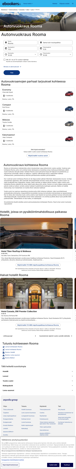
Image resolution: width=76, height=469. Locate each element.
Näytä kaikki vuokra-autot (38, 156)
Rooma (10, 43)
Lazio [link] (32, 9)
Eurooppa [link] (22, 9)
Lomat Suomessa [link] (26, 422)
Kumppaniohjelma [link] (8, 419)
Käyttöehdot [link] (43, 416)
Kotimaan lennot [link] (25, 419)
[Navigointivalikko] (73, 3)
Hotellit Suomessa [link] (26, 409)
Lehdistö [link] (5, 428)
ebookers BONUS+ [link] (8, 431)
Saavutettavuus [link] (44, 430)
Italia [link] (27, 9)
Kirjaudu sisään (64, 3)
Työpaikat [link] (6, 412)
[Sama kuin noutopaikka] (55, 42)
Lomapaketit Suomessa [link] (27, 416)
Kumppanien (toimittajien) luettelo (13, 460)
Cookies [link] (42, 412)
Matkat (55, 3)
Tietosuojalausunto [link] (45, 409)
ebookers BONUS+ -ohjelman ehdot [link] (45, 434)
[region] (38, 453)
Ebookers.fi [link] (4, 9)
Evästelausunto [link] (44, 419)
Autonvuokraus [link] (13, 9)
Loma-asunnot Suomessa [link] (28, 412)
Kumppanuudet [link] (7, 422)
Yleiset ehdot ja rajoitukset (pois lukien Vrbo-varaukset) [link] (48, 422)
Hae (11, 73)
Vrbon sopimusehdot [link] (45, 427)
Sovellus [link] (5, 435)
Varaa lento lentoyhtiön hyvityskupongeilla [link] (64, 418)
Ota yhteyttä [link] (61, 409)
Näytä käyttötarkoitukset (10, 465)
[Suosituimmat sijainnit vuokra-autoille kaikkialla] (56, 336)
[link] (38, 347)
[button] (38, 66)
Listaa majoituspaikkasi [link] (9, 416)
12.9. (44, 49)
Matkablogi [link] (24, 428)
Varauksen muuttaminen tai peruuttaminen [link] (65, 413)
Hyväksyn (67, 465)
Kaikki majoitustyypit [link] (27, 425)
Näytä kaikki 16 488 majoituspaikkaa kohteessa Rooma (38, 265)
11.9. (9, 49)
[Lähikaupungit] (20, 336)
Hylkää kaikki (53, 465)
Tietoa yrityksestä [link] (8, 409)
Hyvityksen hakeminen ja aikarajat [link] (65, 422)
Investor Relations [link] (8, 425)
